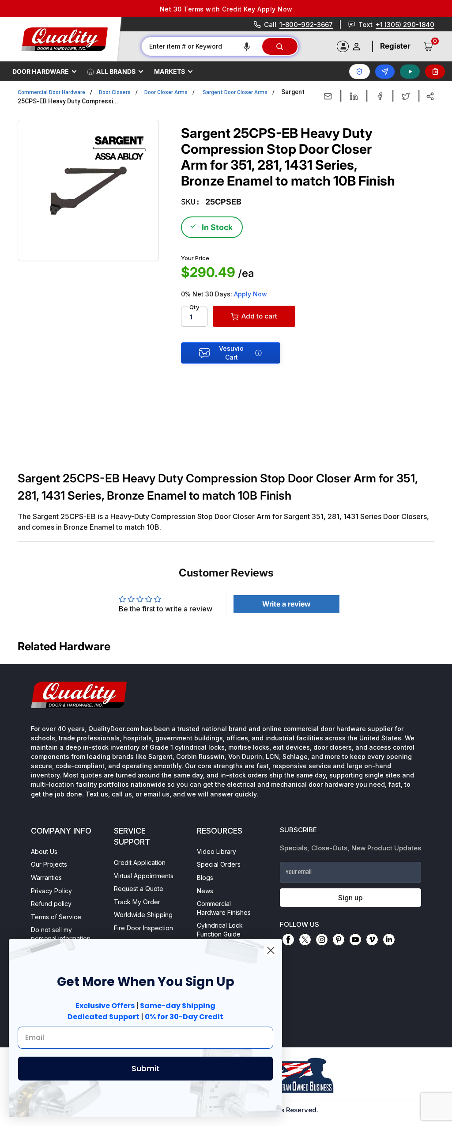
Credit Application (140, 862)
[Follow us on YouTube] (355, 939)
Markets (169, 71)
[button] (247, 46)
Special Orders (219, 864)
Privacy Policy (51, 891)
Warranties (46, 877)
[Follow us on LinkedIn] (389, 939)
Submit (146, 1068)
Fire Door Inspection (143, 928)
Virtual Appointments (143, 876)
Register (395, 46)
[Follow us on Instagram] (322, 939)
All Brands (116, 71)
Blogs (205, 877)
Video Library (216, 851)
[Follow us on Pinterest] (338, 939)
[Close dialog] (271, 950)
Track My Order (137, 902)
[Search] (280, 46)
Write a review (286, 603)
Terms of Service (56, 917)
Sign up (350, 897)
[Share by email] (328, 96)
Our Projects (49, 864)
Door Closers (115, 92)
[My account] (356, 46)
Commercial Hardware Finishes (224, 908)
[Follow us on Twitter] (305, 939)
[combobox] (201, 46)
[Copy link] (430, 96)
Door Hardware (40, 71)
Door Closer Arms (166, 92)
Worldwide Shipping (143, 914)
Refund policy (51, 903)
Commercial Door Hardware (51, 92)
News (205, 891)
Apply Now (250, 294)
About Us (44, 851)
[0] (429, 46)
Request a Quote (138, 888)
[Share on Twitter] (406, 96)
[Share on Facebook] (380, 96)
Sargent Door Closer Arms (235, 92)
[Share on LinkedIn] (354, 96)
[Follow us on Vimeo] (372, 939)
